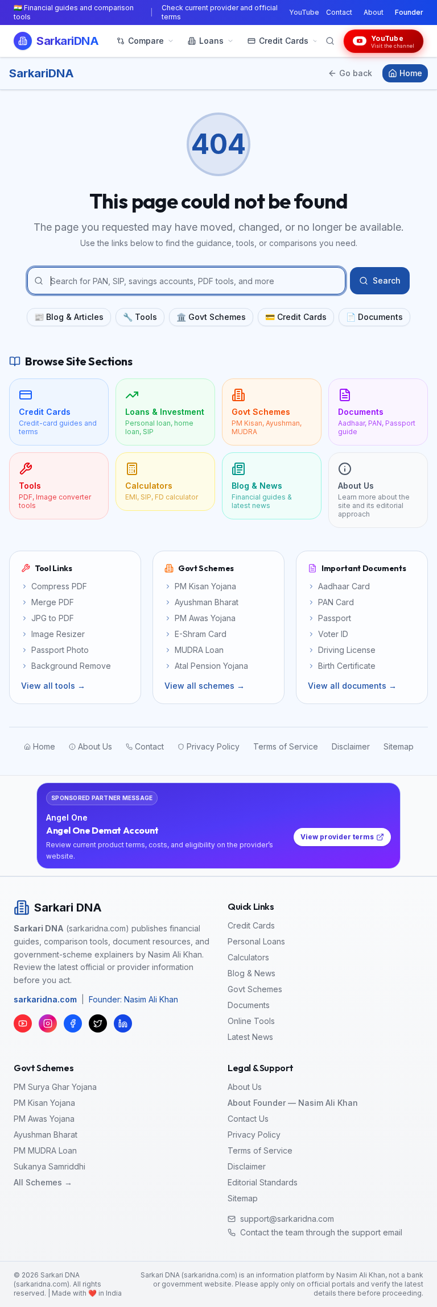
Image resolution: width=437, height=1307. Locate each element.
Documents (249, 1005)
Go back (355, 73)
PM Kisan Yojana (44, 1103)
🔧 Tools (140, 317)
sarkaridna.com (45, 999)
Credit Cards (251, 925)
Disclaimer (247, 1166)
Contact (339, 12)
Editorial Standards (263, 1182)
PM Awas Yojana (44, 1118)
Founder (409, 12)
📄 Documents (374, 317)
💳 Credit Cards (296, 317)
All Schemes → (43, 1182)
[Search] (330, 41)
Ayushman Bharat (45, 1134)
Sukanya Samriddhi (49, 1166)
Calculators (248, 957)
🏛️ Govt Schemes (211, 317)
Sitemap (243, 1198)
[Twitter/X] (98, 1023)
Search (387, 280)
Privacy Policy (254, 1134)
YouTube (302, 12)
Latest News (250, 1037)
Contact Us (248, 1118)
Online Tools (251, 1021)
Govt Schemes (255, 989)
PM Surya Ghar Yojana (55, 1087)
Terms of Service (260, 1150)
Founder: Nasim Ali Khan (133, 999)
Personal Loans (256, 941)
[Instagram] (48, 1023)
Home (410, 73)
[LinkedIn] (123, 1023)
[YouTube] (23, 1023)
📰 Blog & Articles (69, 317)
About (374, 12)
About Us (245, 1087)
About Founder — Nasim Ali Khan (293, 1103)
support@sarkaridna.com (287, 1218)
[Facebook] (73, 1023)
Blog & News (251, 973)
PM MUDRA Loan (45, 1150)
